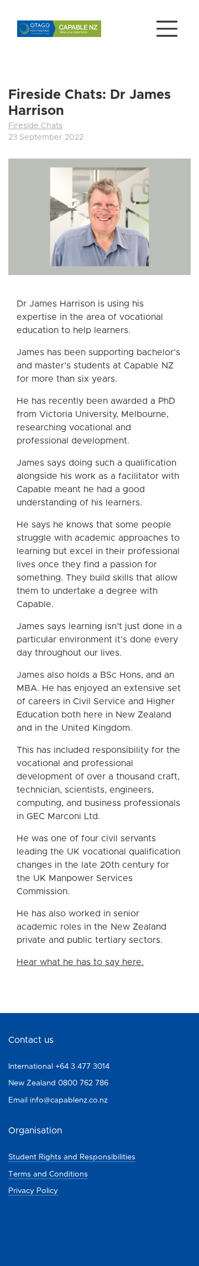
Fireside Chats (35, 126)
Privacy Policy (33, 1191)
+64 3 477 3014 (82, 1066)
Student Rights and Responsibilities (71, 1157)
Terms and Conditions (48, 1174)
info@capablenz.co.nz (69, 1100)
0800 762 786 (83, 1083)
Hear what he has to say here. (80, 962)
